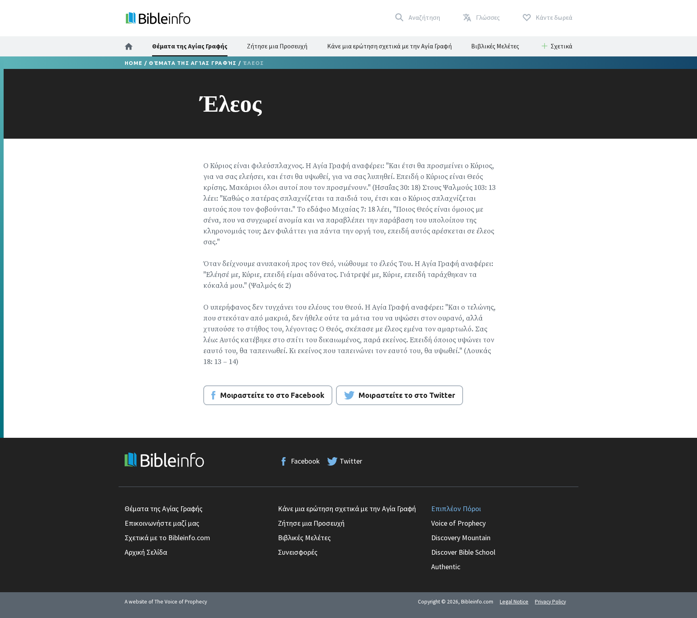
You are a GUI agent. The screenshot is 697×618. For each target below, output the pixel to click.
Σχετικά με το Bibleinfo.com (167, 537)
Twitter (351, 461)
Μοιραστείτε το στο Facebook (272, 395)
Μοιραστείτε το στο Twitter (407, 395)
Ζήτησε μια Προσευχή (277, 46)
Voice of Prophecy (458, 523)
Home (134, 63)
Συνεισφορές (297, 552)
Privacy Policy (550, 601)
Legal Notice (514, 601)
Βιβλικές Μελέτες (495, 46)
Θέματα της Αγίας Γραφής (189, 46)
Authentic (445, 566)
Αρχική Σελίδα (146, 552)
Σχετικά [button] (561, 46)
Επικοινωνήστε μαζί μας (162, 523)
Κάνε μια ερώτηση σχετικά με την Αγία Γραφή (389, 46)
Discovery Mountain (460, 537)
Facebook (305, 461)
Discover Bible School (463, 552)
